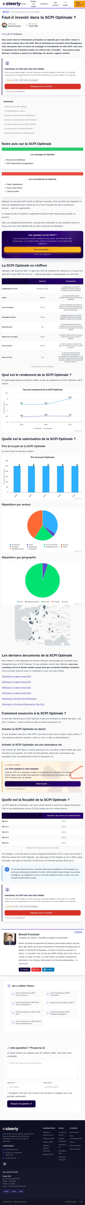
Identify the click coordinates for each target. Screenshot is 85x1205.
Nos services (55, 4)
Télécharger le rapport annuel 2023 (16, 676)
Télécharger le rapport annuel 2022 (16, 682)
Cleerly (4, 34)
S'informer (44, 4)
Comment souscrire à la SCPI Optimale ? (19, 128)
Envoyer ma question (20, 1104)
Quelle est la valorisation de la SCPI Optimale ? (21, 120)
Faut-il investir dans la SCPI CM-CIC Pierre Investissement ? (28, 1022)
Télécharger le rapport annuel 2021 (16, 688)
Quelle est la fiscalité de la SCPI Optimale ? (20, 133)
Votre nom (11, 1083)
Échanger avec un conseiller (42, 86)
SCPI (7, 12)
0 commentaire (34, 12)
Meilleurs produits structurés (46, 1148)
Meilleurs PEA (48, 1154)
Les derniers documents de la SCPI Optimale (20, 124)
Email (38, 969)
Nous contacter (75, 1149)
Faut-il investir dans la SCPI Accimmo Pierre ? (25, 994)
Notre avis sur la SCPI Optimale (16, 106)
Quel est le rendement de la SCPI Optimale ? (20, 115)
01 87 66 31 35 (10, 1158)
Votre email (47, 1083)
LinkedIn (50, 969)
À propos (65, 4)
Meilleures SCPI (48, 1138)
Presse (72, 1142)
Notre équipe (74, 1132)
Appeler (26, 969)
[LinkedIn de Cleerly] (5, 1164)
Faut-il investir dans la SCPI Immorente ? (60, 994)
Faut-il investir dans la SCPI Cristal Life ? (28, 1013)
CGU (80, 1202)
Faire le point (43, 784)
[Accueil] (12, 4)
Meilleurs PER (48, 1142)
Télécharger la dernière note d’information (19, 699)
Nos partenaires (75, 1145)
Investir (23, 4)
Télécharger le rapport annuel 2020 (16, 693)
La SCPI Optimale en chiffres (15, 111)
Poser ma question (42, 249)
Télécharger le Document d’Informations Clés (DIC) (23, 704)
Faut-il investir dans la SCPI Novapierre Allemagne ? (60, 1013)
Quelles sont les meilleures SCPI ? (62, 1002)
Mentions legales (71, 1202)
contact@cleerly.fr (11, 1149)
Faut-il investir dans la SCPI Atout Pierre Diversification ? (27, 1003)
